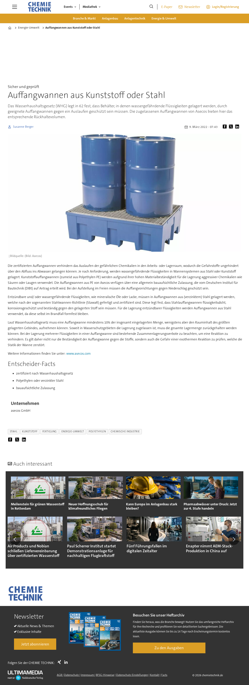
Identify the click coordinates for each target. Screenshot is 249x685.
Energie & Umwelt (164, 18)
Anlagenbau (110, 18)
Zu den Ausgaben (169, 647)
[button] (15, 539)
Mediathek (90, 7)
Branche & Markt (84, 18)
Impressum (88, 675)
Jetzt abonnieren (35, 644)
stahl (14, 431)
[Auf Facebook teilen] (225, 127)
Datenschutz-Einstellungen (132, 675)
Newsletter (192, 7)
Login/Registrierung (225, 7)
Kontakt (154, 675)
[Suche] (151, 7)
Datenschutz (71, 675)
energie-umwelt (72, 431)
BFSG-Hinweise (105, 675)
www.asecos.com (78, 353)
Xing (60, 662)
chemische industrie (125, 431)
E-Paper (166, 7)
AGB (60, 675)
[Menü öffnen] (14, 7)
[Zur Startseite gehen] (39, 7)
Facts (164, 675)
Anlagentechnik (134, 18)
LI (67, 662)
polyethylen (97, 431)
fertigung (49, 431)
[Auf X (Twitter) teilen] (232, 127)
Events (68, 7)
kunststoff (29, 431)
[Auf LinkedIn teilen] (238, 127)
